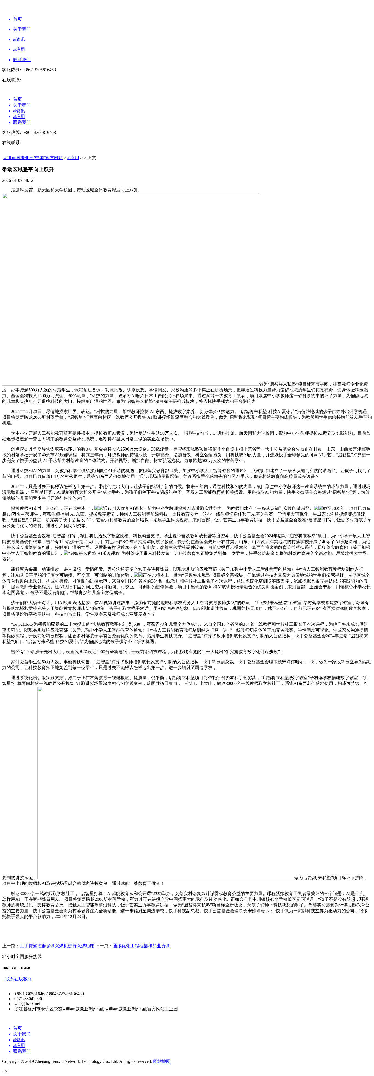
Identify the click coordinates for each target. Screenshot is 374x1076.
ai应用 (73, 157)
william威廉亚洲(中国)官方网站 (33, 157)
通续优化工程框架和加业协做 (141, 945)
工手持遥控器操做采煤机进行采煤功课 (57, 945)
